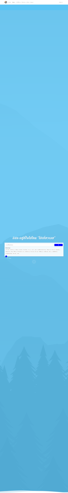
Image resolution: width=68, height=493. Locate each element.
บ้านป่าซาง (12, 249)
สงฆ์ (50, 251)
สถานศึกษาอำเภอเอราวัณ (42, 249)
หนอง (20, 249)
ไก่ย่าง (14, 253)
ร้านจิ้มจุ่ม (41, 251)
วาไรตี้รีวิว (18, 2)
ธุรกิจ (27, 2)
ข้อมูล (31, 2)
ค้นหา (13, 2)
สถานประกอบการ (20, 251)
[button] (6, 256)
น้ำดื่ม (15, 251)
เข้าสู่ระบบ (61, 2)
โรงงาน (32, 251)
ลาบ (29, 249)
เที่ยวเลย (23, 2)
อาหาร (7, 249)
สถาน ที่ (25, 249)
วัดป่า (53, 249)
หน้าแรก (9, 2)
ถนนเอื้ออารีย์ (54, 251)
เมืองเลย (8, 251)
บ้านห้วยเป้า (27, 251)
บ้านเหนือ (46, 251)
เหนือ (16, 249)
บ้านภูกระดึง (58, 249)
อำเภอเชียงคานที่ (9, 253)
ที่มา (36, 251)
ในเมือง (49, 249)
